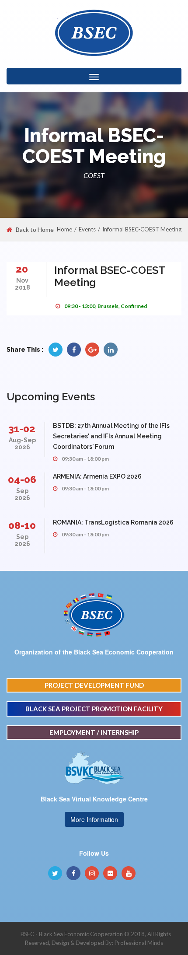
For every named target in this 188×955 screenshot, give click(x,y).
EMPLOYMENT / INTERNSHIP (94, 732)
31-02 (21, 428)
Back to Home (35, 230)
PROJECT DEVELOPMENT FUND (94, 685)
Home (64, 229)
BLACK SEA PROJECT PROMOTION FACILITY (94, 709)
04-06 (22, 479)
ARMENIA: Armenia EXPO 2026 (97, 476)
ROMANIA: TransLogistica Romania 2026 (113, 522)
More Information (94, 819)
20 (22, 269)
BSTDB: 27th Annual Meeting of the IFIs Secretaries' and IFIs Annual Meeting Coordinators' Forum (111, 436)
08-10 (22, 525)
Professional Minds (139, 942)
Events (87, 229)
